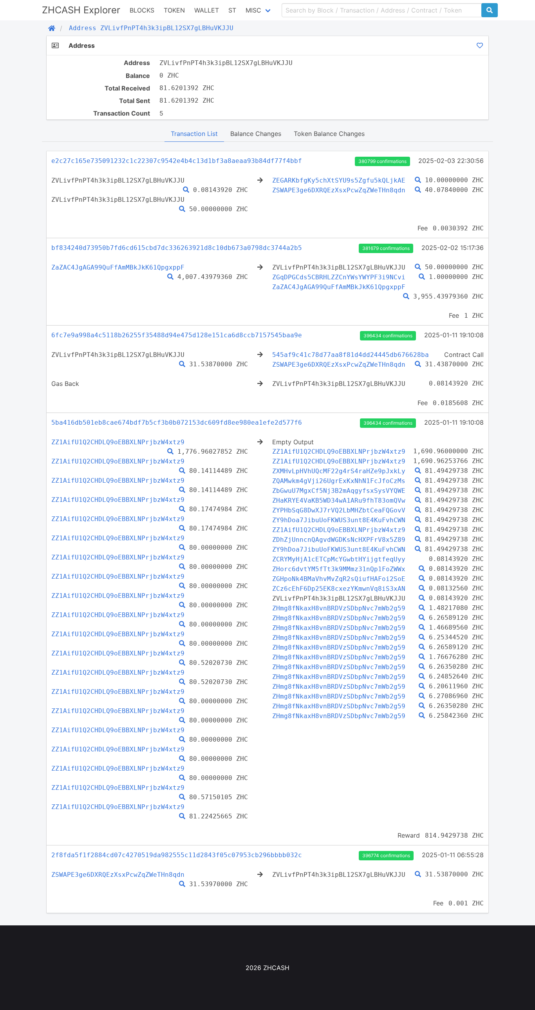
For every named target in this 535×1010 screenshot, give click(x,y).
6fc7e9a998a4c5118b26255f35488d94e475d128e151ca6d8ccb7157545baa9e (176, 335)
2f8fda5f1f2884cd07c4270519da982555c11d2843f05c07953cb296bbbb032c (176, 855)
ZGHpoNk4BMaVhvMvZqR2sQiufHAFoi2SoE (338, 579)
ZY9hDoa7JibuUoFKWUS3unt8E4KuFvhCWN (338, 520)
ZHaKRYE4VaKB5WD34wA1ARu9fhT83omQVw (338, 500)
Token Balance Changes (329, 134)
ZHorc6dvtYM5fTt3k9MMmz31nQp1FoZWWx (338, 569)
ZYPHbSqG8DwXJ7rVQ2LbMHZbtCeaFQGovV (338, 510)
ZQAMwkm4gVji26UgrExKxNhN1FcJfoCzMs (338, 481)
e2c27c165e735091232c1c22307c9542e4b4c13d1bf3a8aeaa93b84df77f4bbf (176, 161)
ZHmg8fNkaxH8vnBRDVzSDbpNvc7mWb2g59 (338, 608)
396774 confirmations (386, 855)
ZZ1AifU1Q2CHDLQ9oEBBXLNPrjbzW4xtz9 (117, 442)
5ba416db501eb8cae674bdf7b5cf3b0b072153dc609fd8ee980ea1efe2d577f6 (176, 422)
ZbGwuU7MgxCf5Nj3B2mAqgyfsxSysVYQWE (338, 490)
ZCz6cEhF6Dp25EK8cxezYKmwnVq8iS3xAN (338, 588)
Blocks (142, 10)
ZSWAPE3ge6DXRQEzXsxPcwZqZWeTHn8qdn (338, 190)
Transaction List (194, 134)
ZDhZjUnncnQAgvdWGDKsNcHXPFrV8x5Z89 (338, 539)
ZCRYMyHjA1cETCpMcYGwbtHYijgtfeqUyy (338, 559)
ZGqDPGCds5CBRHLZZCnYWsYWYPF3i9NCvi (338, 277)
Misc (253, 10)
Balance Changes (255, 134)
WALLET (206, 10)
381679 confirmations (386, 248)
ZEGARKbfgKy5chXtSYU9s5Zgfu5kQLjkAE (338, 180)
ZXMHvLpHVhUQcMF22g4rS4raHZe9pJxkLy (338, 471)
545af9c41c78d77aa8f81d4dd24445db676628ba (350, 354)
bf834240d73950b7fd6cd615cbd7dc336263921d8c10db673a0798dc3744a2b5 (176, 248)
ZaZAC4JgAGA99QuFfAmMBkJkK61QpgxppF (117, 267)
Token (174, 10)
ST (232, 10)
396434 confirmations (387, 335)
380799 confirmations (382, 161)
